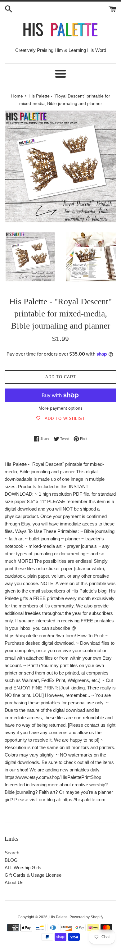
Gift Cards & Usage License (33, 875)
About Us (14, 882)
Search (12, 852)
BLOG (11, 860)
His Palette (58, 917)
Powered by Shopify (86, 917)
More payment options (60, 408)
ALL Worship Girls (23, 867)
